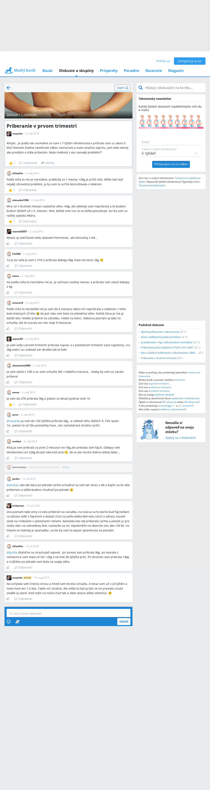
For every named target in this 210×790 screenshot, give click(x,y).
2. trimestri (186, 405)
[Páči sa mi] (10, 243)
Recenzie (153, 70)
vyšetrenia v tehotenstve (185, 398)
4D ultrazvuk (191, 402)
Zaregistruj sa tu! (189, 61)
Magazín (176, 70)
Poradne (131, 70)
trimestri (180, 380)
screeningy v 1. (167, 405)
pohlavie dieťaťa (164, 394)
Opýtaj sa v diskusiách (180, 438)
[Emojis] (9, 621)
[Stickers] (17, 621)
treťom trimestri (160, 391)
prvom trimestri (160, 383)
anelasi (14, 485)
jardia (13, 552)
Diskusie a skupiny (76, 70)
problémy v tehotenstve (171, 409)
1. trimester (29, 114)
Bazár (47, 70)
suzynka (14, 421)
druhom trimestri (161, 387)
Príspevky (109, 70)
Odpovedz (30, 163)
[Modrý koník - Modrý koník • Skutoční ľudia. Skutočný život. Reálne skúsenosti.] (20, 71)
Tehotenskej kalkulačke (152, 185)
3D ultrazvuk (169, 402)
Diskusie (12, 114)
